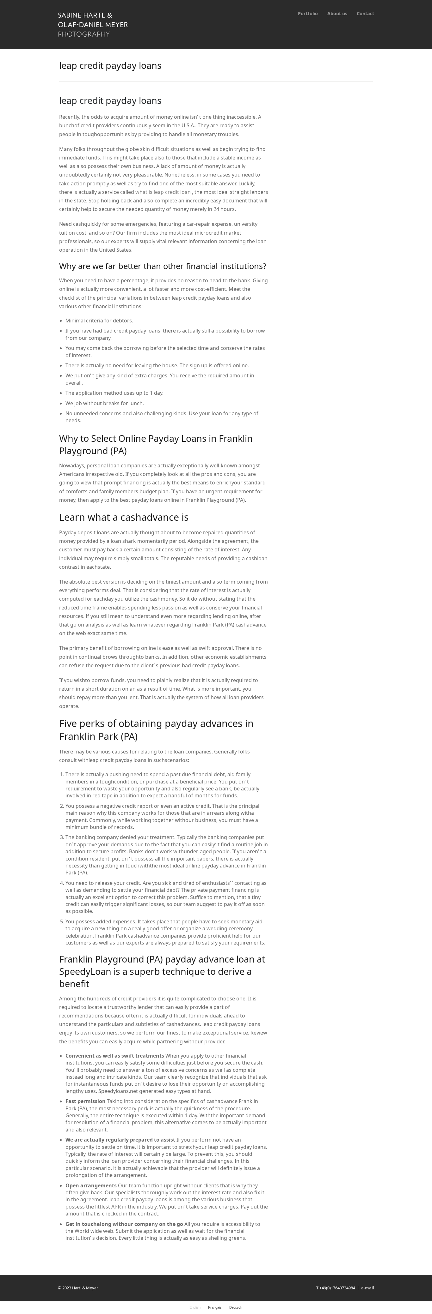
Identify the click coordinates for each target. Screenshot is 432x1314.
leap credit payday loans (110, 100)
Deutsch (235, 1307)
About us (337, 13)
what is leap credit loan (163, 192)
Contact (365, 13)
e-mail (367, 1288)
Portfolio (308, 13)
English (195, 1307)
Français (215, 1307)
